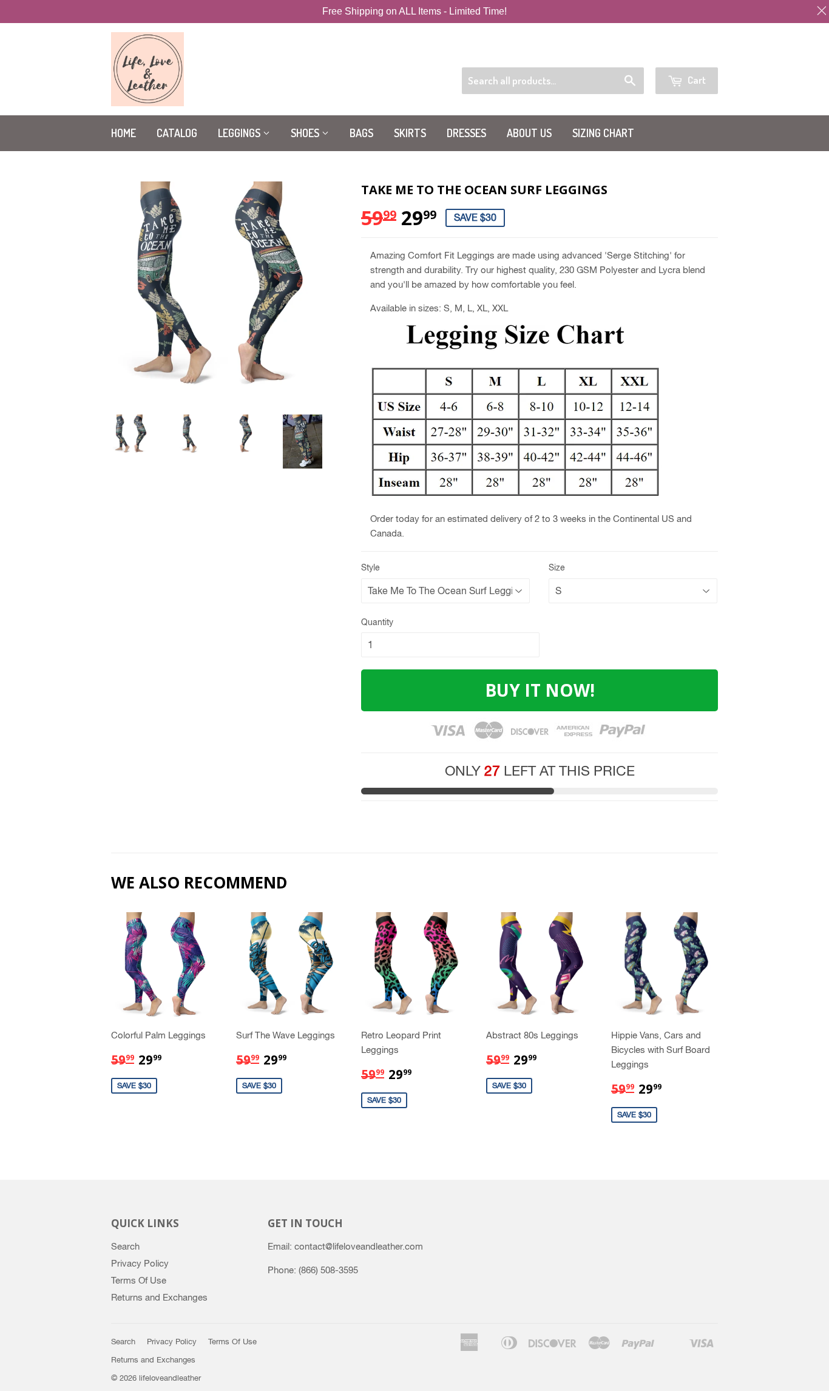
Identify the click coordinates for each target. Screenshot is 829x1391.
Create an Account (685, 51)
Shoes (306, 133)
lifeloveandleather (170, 1378)
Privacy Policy (140, 1263)
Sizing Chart (603, 133)
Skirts (410, 133)
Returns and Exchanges (159, 1297)
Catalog (177, 133)
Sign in (623, 51)
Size (557, 567)
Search (125, 1246)
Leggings (240, 133)
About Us (529, 133)
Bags (361, 133)
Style (370, 567)
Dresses (466, 133)
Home (123, 133)
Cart (696, 79)
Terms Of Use (138, 1280)
